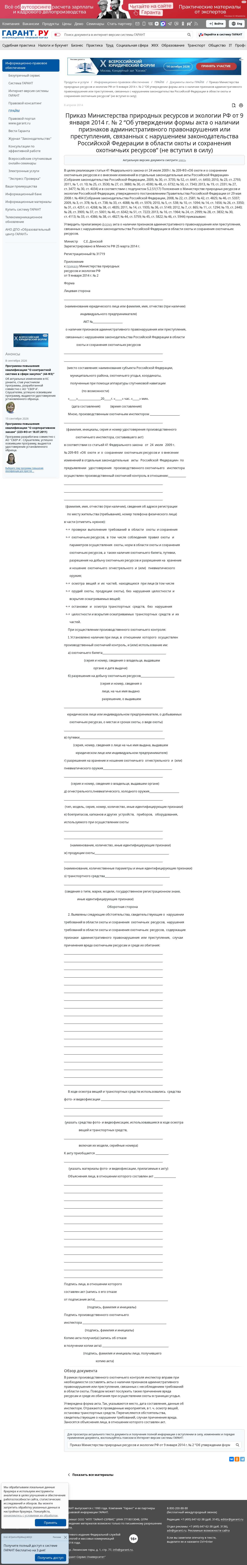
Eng (239, 23)
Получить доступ (50, 1558)
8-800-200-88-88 (177, 1508)
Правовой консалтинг (25, 103)
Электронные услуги (23, 171)
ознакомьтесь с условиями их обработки (31, 1515)
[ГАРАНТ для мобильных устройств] (144, 23)
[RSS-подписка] (196, 23)
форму (107, 224)
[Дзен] (157, 24)
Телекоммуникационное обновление (23, 219)
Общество (217, 45)
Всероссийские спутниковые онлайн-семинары (30, 160)
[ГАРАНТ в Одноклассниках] (183, 23)
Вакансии (31, 23)
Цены (66, 23)
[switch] (57, 34)
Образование (173, 45)
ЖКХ (154, 45)
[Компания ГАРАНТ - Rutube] (189, 23)
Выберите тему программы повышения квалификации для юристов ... (24, 469)
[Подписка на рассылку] (137, 23)
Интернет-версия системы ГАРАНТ (28, 93)
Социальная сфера (132, 45)
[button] (220, 34)
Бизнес (77, 45)
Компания (10, 23)
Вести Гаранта (19, 131)
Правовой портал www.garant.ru (21, 120)
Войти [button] (218, 23)
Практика (94, 45)
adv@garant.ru (176, 1530)
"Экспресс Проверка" (24, 178)
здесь (182, 160)
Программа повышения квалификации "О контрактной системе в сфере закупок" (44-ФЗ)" (29, 370)
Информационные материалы (28, 202)
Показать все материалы (92, 1475)
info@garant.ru (123, 1550)
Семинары (95, 23)
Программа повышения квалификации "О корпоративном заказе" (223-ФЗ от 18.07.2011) (30, 428)
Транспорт (196, 45)
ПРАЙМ (14, 111)
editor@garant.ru (232, 1519)
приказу (72, 266)
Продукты (50, 23)
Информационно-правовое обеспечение (26, 65)
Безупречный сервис (24, 75)
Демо (78, 23)
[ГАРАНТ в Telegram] (169, 23)
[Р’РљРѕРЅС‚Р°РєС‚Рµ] (231, 1459)
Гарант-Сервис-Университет (86, 1557)
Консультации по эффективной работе (24, 148)
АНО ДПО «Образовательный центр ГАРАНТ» (27, 231)
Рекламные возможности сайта (209, 1530)
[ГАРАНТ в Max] (163, 23)
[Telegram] (242, 1459)
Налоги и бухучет (53, 45)
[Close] (65, 1537)
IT (230, 45)
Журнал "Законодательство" (30, 138)
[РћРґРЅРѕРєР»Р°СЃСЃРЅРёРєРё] (237, 1459)
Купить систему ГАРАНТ (23, 209)
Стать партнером (122, 23)
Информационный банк (23, 194)
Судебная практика (18, 45)
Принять (50, 1523)
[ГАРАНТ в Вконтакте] (150, 23)
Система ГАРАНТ (20, 83)
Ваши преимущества (21, 186)
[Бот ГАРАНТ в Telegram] (176, 23)
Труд (109, 45)
